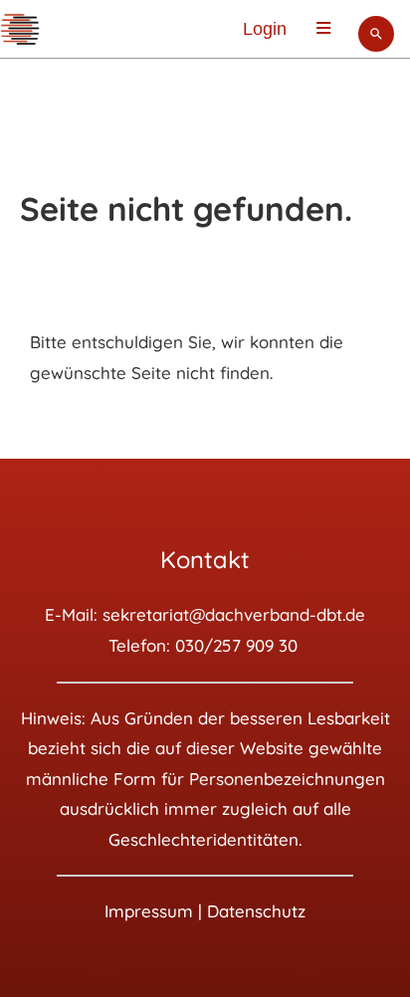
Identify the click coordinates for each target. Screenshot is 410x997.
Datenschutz (256, 910)
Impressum (148, 910)
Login (265, 29)
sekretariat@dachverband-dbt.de (233, 614)
